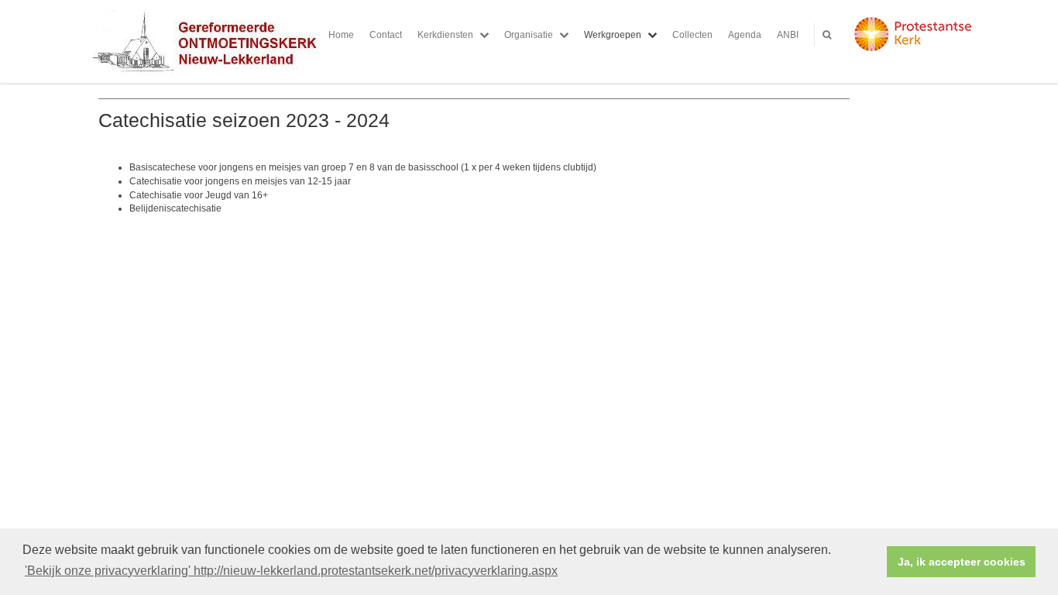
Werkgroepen (612, 34)
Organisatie (528, 34)
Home (341, 34)
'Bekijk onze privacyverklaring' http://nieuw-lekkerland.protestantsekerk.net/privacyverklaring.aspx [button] (291, 570)
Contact (385, 34)
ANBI (788, 34)
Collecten (692, 34)
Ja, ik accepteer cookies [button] (961, 561)
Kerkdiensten (445, 34)
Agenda (744, 34)
